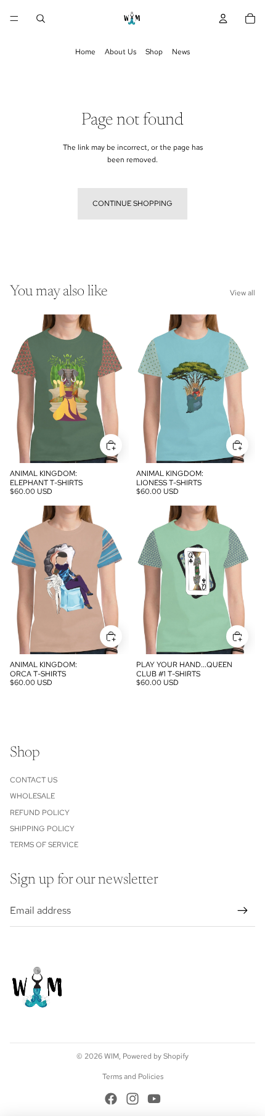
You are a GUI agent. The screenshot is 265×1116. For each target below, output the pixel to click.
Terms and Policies (132, 1076)
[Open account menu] (223, 18)
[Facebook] (111, 1098)
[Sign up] (242, 910)
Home (85, 52)
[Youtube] (154, 1098)
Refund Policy (40, 813)
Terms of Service (44, 845)
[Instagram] (132, 1098)
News (181, 52)
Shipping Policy (42, 829)
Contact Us (33, 780)
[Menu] (14, 18)
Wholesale (32, 796)
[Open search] (40, 18)
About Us (120, 52)
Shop (154, 52)
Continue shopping (132, 203)
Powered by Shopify (156, 1056)
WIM (111, 1056)
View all (242, 293)
